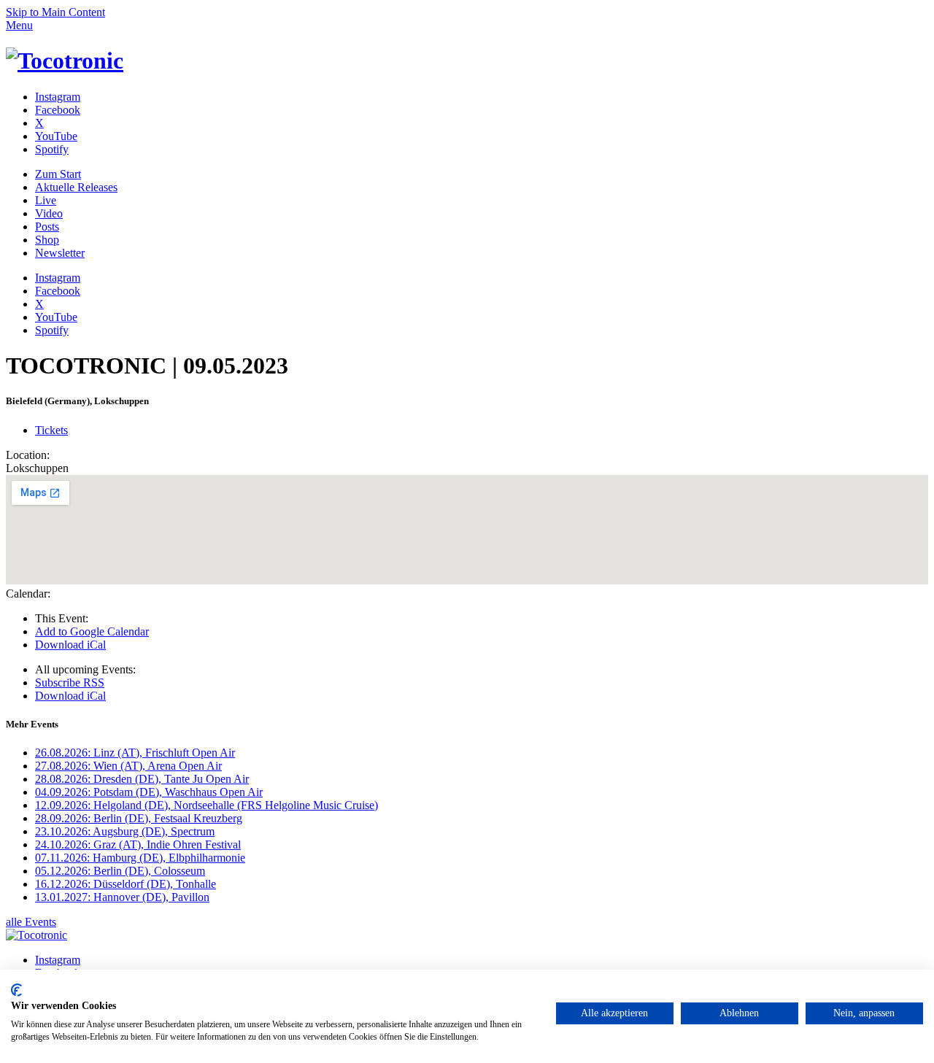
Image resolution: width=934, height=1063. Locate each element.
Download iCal (70, 644)
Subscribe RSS (69, 682)
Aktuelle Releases (76, 187)
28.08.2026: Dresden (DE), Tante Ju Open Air (142, 779)
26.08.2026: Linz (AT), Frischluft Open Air (135, 752)
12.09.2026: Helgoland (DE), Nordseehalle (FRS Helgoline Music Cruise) (206, 805)
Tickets (51, 430)
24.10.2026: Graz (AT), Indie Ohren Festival (138, 844)
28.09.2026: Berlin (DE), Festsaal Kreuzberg (138, 818)
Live (45, 200)
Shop (47, 239)
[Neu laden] (64, 60)
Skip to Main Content (55, 12)
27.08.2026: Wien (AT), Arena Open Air (128, 765)
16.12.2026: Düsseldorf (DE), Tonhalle (125, 884)
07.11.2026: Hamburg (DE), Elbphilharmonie (140, 857)
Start (58, 174)
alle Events (31, 922)
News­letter (60, 253)
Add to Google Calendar (92, 631)
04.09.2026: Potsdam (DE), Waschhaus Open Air (149, 792)
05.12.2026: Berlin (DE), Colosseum (120, 871)
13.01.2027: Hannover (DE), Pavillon (122, 897)
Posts (47, 226)
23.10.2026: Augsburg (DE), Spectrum (125, 831)
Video (49, 213)
